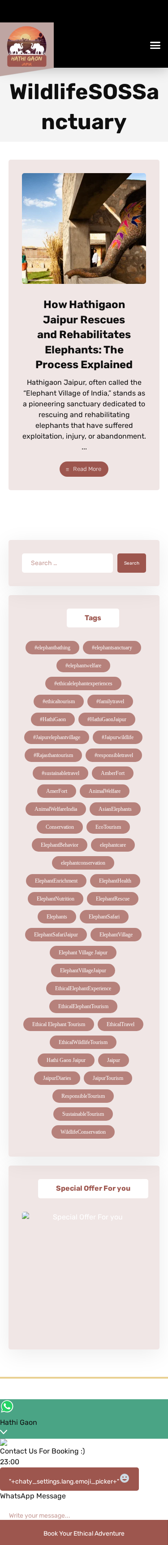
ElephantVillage (116, 934)
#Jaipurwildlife (118, 737)
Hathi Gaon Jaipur (66, 1060)
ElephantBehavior (59, 845)
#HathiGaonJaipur (106, 719)
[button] (155, 45)
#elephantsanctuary (112, 647)
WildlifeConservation (83, 1132)
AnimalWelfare (105, 791)
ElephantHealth (115, 881)
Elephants (57, 917)
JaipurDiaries (57, 1078)
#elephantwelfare (83, 665)
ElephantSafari (104, 917)
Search (131, 563)
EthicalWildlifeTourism (83, 1042)
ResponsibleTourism (83, 1096)
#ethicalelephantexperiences (83, 683)
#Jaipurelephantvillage (56, 737)
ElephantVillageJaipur (83, 970)
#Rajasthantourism (53, 755)
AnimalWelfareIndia (55, 809)
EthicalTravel (120, 1024)
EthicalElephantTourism (83, 1006)
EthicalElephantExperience (83, 988)
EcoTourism (108, 827)
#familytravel (110, 701)
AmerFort (56, 791)
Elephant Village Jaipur (83, 952)
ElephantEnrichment (56, 881)
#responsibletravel (114, 755)
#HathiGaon (53, 719)
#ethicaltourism (59, 701)
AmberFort (113, 773)
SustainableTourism (83, 1114)
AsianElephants (115, 809)
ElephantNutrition (55, 899)
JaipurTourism (108, 1078)
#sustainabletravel (60, 773)
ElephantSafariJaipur (56, 934)
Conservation (60, 827)
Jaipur (113, 1060)
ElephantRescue (112, 899)
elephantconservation (83, 863)
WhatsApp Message (33, 1496)
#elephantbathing (52, 647)
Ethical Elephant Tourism (58, 1024)
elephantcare (113, 845)
